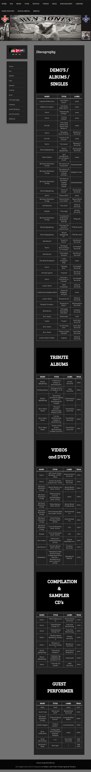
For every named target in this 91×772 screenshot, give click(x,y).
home (4, 4)
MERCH (36, 11)
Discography (66, 4)
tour (27, 4)
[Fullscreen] (24, 54)
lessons (79, 4)
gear (54, 4)
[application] (17, 52)
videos (46, 4)
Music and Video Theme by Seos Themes (60, 766)
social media (24, 11)
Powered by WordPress (45, 763)
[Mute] (22, 54)
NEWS (18, 4)
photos (36, 4)
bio (11, 4)
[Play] (12, 54)
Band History (8, 11)
